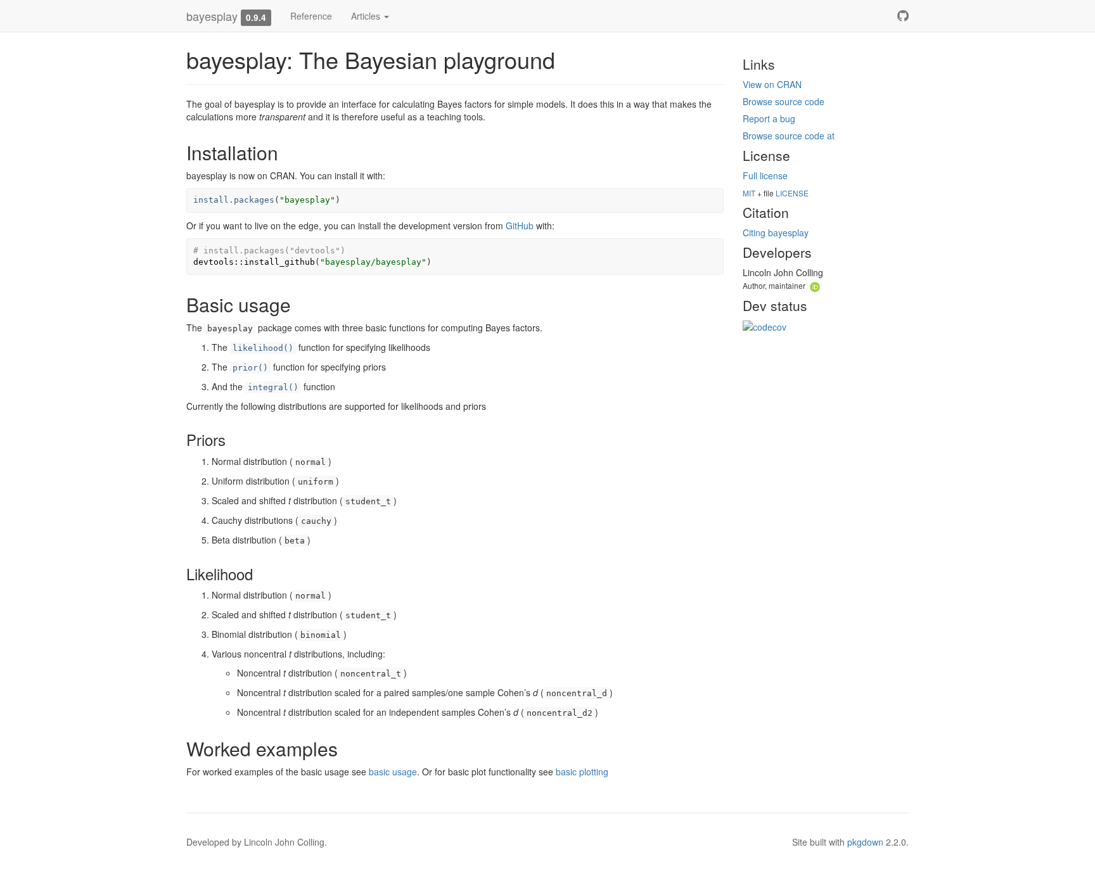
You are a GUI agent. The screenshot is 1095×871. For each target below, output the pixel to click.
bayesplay (212, 16)
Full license (765, 175)
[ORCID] (815, 285)
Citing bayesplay (776, 232)
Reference (311, 16)
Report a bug (769, 118)
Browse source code (783, 101)
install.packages (233, 200)
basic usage (393, 771)
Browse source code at (789, 135)
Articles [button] (367, 16)
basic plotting (582, 771)
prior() (250, 367)
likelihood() (263, 348)
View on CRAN (772, 84)
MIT (749, 193)
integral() (273, 387)
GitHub (520, 225)
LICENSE (792, 193)
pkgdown (865, 842)
